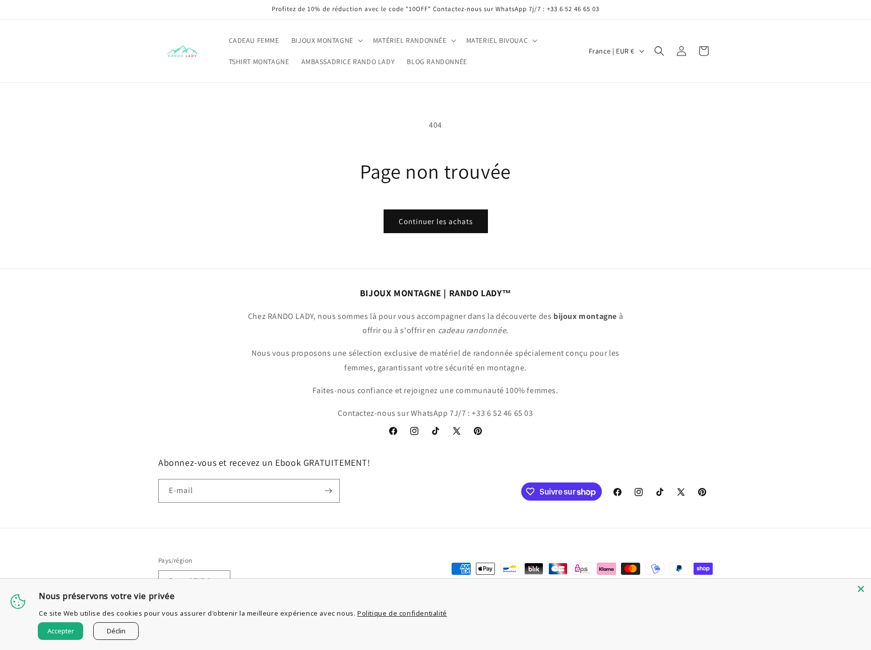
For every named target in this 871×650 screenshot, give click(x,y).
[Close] (861, 589)
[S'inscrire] (328, 491)
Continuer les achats (436, 221)
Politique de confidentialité (402, 613)
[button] (326, 40)
